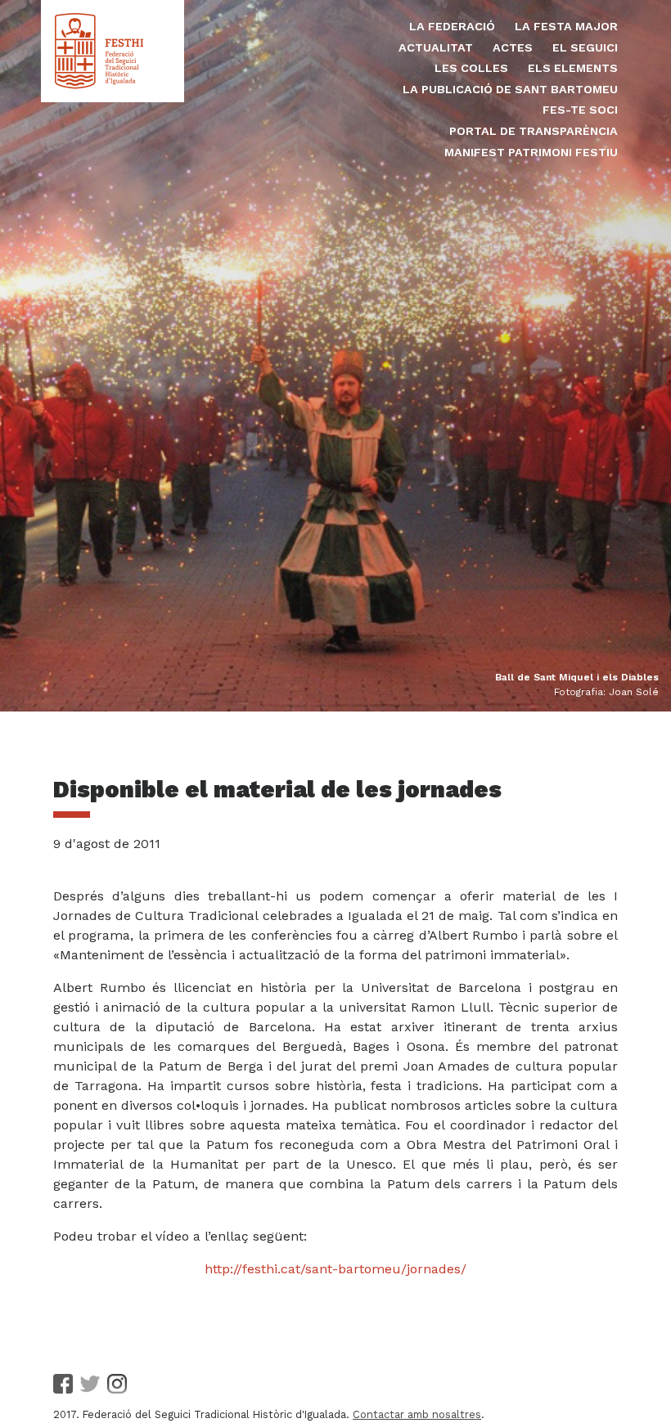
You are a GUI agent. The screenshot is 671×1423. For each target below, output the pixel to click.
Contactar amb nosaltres (417, 1414)
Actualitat (436, 47)
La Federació (452, 26)
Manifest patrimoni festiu (531, 152)
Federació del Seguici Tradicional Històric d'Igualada (112, 51)
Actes (513, 47)
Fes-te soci (580, 109)
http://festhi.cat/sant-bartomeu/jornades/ (335, 1269)
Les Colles (471, 67)
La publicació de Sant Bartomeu (510, 89)
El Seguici (585, 47)
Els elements (573, 67)
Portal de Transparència (533, 130)
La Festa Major (566, 26)
